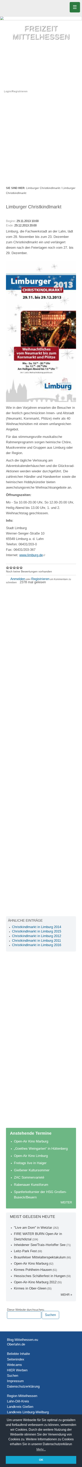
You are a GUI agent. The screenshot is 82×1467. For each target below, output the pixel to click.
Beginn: (11, 221)
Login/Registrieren (16, 91)
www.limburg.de (31, 555)
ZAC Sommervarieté (29, 1177)
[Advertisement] (41, 142)
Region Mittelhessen (22, 1396)
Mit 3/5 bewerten (14, 567)
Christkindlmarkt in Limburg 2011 (36, 940)
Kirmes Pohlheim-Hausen (33, 1270)
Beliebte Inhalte (18, 1354)
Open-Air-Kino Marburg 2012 (35, 1282)
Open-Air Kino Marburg (31, 1141)
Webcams (14, 1365)
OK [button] (41, 1459)
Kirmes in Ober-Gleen (30, 1288)
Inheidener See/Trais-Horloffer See (39, 1245)
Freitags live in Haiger (30, 1163)
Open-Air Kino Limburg (31, 1156)
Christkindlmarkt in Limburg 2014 (36, 927)
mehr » (66, 1294)
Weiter (66, 1202)
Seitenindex (15, 1359)
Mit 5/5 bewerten (21, 567)
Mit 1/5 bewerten (7, 567)
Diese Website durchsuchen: (25, 1309)
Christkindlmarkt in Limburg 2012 (36, 936)
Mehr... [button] (41, 1449)
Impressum (15, 1381)
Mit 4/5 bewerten (18, 567)
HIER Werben (17, 1370)
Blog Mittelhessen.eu (22, 1340)
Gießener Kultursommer (32, 1170)
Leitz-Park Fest (25, 1251)
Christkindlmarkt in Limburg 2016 (36, 945)
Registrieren (40, 579)
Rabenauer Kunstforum (31, 1185)
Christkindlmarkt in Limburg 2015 (36, 931)
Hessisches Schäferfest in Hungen (39, 1276)
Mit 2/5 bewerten (11, 567)
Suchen (12, 1376)
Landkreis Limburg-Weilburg (28, 1412)
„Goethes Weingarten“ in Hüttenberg (41, 1148)
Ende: (10, 225)
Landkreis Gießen (20, 1407)
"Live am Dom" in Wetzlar (33, 1228)
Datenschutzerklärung (23, 1386)
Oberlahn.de (16, 1344)
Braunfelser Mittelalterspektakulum (40, 1257)
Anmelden (17, 579)
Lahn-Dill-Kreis (18, 1401)
